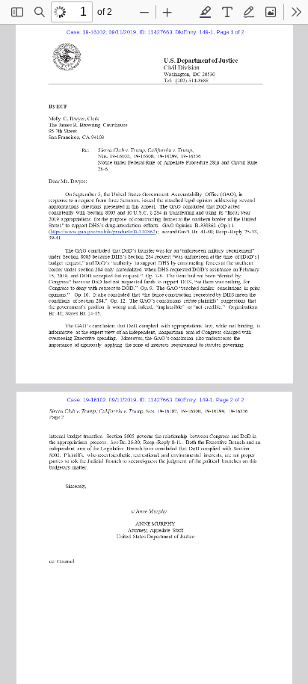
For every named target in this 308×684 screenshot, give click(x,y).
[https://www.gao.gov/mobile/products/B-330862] (103, 230)
